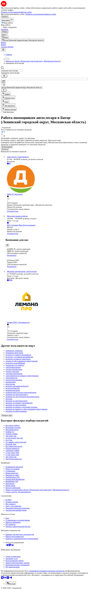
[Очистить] (4, 76)
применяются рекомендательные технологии (47, 571)
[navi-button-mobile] (3, 50)
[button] (3, 43)
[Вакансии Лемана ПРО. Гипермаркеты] (47, 301)
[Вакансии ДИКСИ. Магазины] (47, 179)
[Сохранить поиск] (3, 82)
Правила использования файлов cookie (40, 14)
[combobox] (11, 70)
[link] (5, 37)
